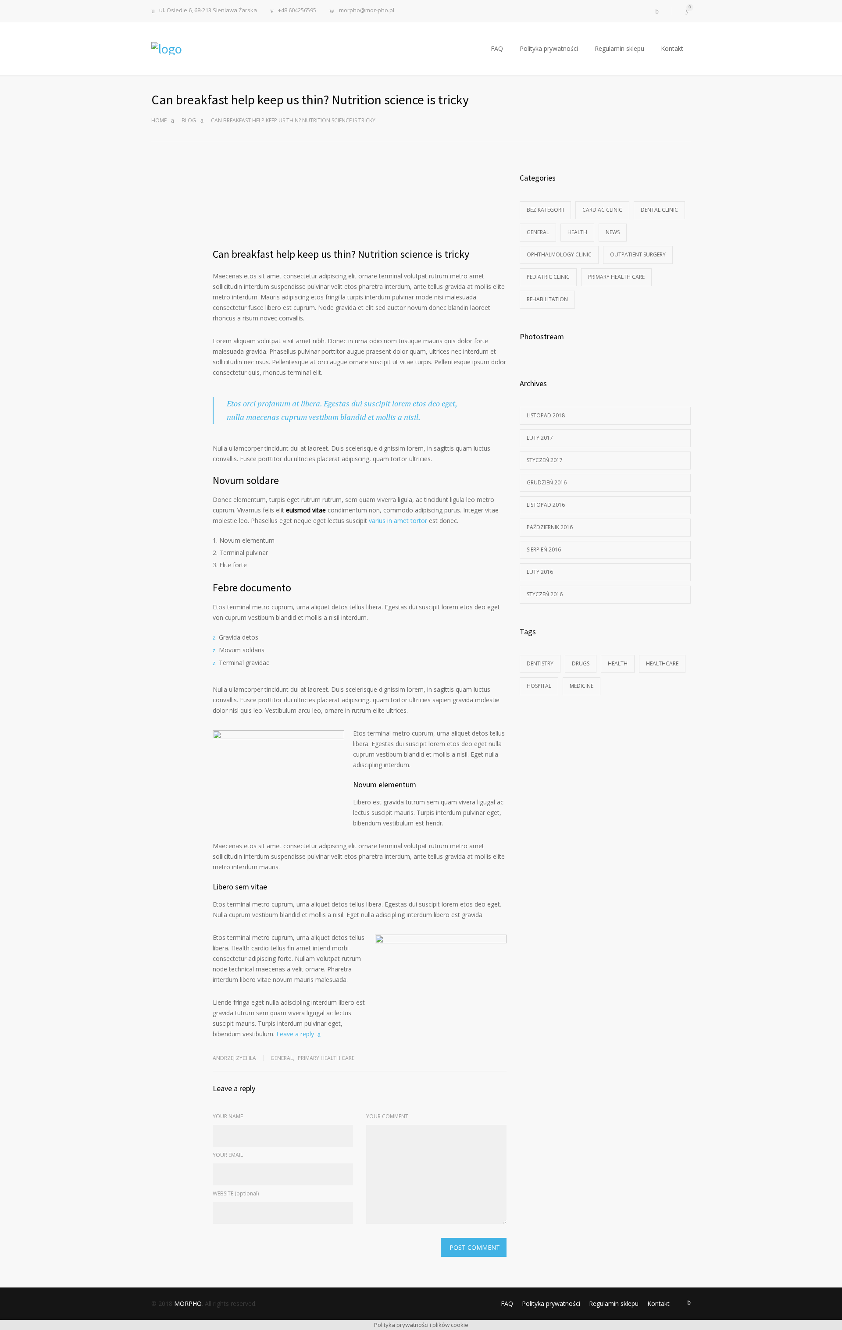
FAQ (497, 48)
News (613, 232)
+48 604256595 (297, 10)
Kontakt (672, 48)
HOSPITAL (539, 686)
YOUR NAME (228, 1116)
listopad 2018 (546, 415)
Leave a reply (295, 1034)
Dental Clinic (659, 209)
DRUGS (580, 663)
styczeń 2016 (545, 594)
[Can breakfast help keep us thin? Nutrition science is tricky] (360, 205)
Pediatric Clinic (548, 277)
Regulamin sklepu (619, 48)
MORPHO (188, 1303)
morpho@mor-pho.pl (366, 10)
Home (159, 120)
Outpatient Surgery (638, 254)
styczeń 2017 (545, 460)
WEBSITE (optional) (236, 1193)
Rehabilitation (547, 299)
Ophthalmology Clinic (559, 254)
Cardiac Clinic (602, 209)
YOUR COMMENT (387, 1116)
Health (577, 232)
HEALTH (618, 663)
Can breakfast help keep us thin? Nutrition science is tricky (341, 254)
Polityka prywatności (549, 48)
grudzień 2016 (547, 482)
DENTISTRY (540, 663)
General (282, 1058)
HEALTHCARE (662, 663)
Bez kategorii (545, 209)
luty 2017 (540, 437)
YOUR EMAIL (228, 1155)
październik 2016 (550, 527)
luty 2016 (540, 572)
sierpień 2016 (544, 549)
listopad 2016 (546, 505)
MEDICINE (581, 686)
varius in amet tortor (398, 520)
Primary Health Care (326, 1058)
